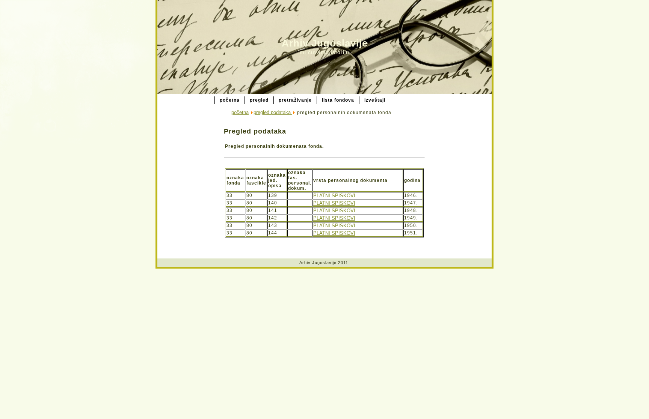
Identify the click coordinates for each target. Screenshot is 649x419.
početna (240, 112)
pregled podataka (273, 112)
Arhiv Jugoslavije (325, 43)
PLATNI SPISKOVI (334, 195)
